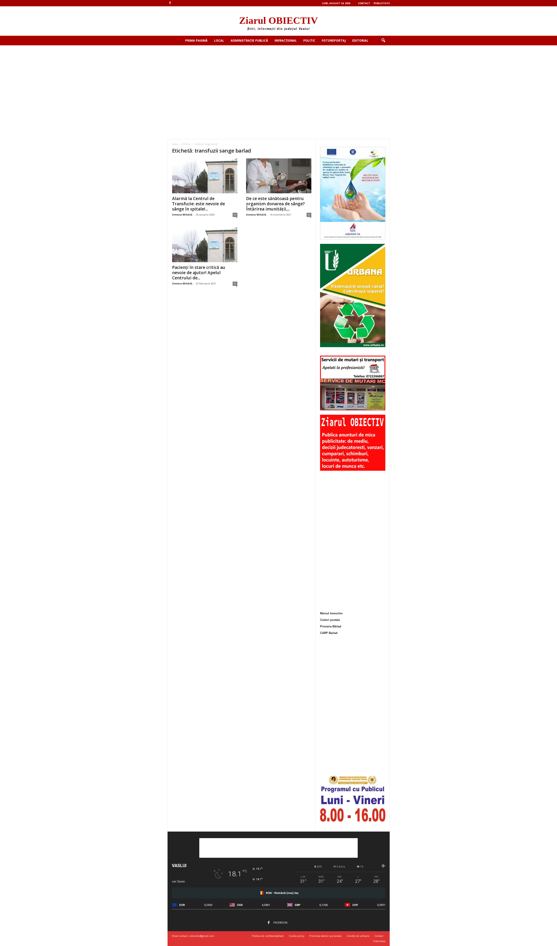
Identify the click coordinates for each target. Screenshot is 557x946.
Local (219, 40)
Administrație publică (249, 40)
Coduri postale (330, 620)
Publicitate (382, 3)
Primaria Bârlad (330, 626)
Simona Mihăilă (182, 214)
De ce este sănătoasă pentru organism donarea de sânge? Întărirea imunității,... (275, 204)
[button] (383, 40)
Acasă (175, 144)
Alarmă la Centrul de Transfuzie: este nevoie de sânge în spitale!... (198, 204)
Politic (309, 40)
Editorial (360, 40)
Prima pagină (196, 40)
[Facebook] (170, 3)
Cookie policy (296, 936)
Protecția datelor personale (325, 936)
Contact (364, 3)
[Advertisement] (278, 78)
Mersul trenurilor (331, 613)
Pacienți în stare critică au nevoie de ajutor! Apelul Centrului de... (198, 273)
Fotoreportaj (334, 40)
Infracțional (286, 40)
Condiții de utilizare (358, 936)
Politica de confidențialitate (268, 936)
